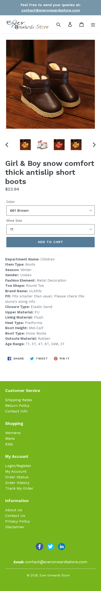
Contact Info (16, 411)
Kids (9, 444)
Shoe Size (14, 220)
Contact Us (15, 515)
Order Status (16, 477)
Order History (17, 482)
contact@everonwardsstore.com (50, 10)
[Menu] (93, 24)
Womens (13, 433)
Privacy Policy (17, 521)
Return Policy (17, 405)
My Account (16, 471)
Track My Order (19, 488)
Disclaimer (14, 527)
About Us (13, 510)
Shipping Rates (18, 400)
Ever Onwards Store (54, 575)
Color (10, 202)
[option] (25, 145)
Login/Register (18, 465)
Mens (10, 438)
